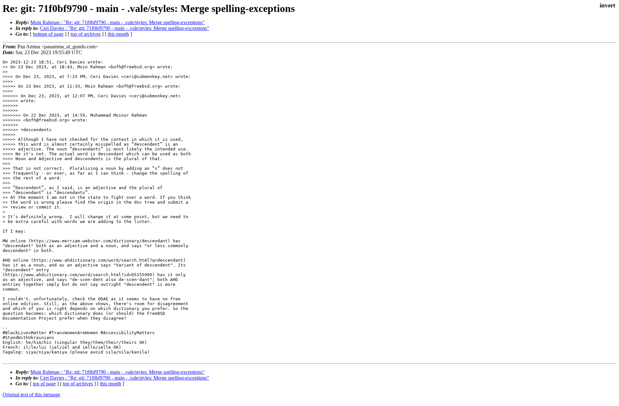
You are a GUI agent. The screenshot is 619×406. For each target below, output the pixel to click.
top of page (44, 383)
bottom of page (48, 34)
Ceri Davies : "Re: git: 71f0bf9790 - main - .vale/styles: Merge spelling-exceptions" (124, 28)
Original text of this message (31, 394)
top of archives (86, 34)
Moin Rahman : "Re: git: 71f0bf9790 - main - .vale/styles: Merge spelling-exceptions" (117, 22)
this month (118, 34)
